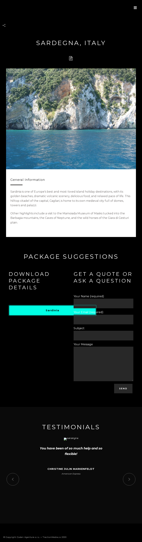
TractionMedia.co (52, 537)
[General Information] (70, 58)
